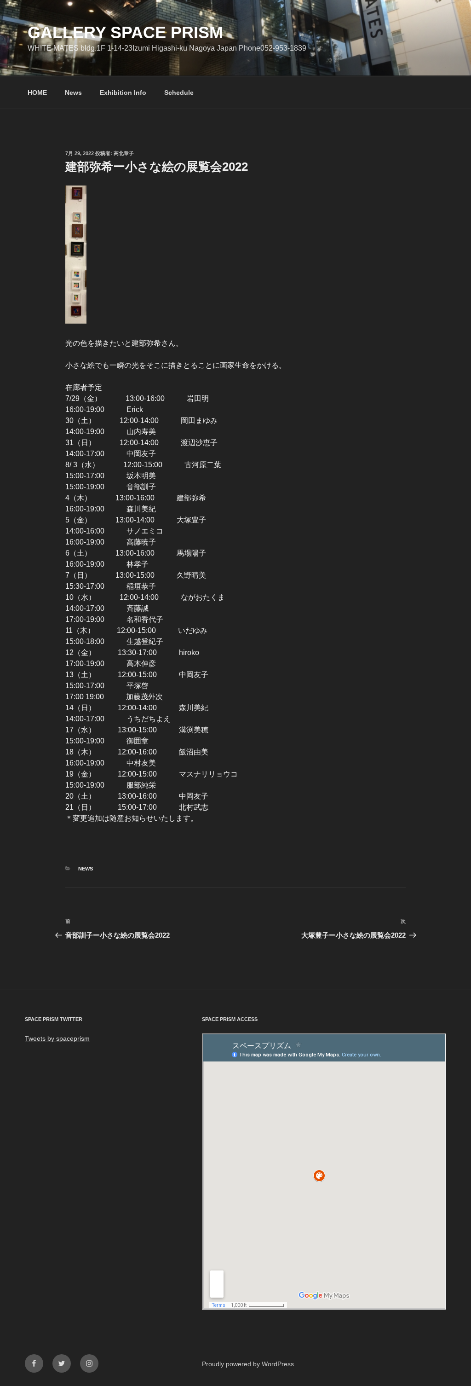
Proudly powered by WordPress (248, 1364)
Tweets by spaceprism (57, 1038)
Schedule (179, 92)
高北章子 (124, 153)
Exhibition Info (123, 92)
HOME (37, 92)
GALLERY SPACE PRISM (125, 32)
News (73, 92)
